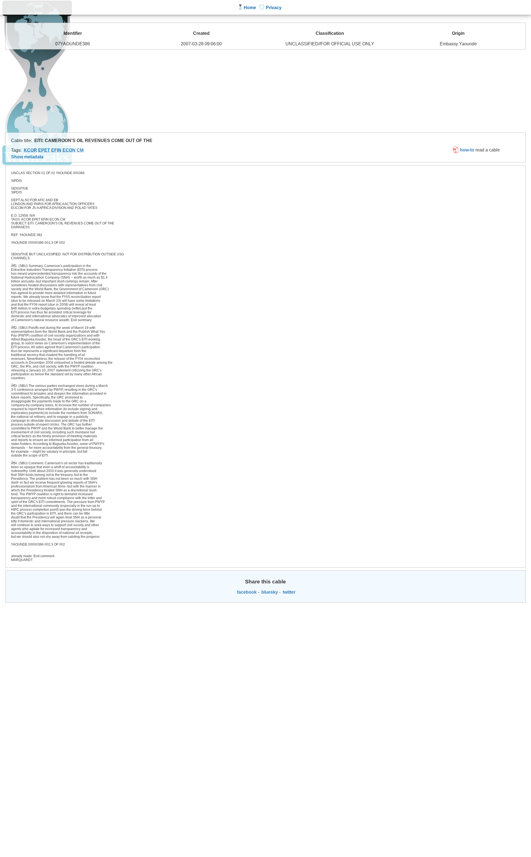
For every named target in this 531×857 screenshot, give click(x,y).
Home (250, 7)
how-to (466, 150)
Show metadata (27, 156)
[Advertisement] (265, 91)
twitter (288, 592)
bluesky (269, 592)
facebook (246, 592)
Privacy (274, 7)
